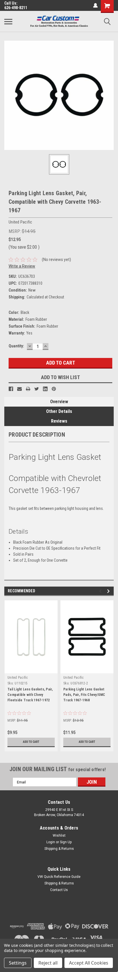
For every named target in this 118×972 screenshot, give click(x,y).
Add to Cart (31, 741)
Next (109, 591)
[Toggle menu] (8, 21)
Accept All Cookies (88, 963)
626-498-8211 (15, 7)
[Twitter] (36, 389)
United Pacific (17, 678)
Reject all (48, 963)
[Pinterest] (54, 389)
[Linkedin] (45, 389)
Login (50, 842)
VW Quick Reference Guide (59, 877)
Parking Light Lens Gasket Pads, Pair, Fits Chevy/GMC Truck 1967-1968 (84, 694)
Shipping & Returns (59, 849)
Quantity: (16, 346)
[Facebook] (11, 389)
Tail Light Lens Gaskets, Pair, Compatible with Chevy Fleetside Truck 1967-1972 (30, 694)
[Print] (28, 389)
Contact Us (59, 890)
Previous (101, 591)
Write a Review (22, 266)
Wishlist (59, 836)
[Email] (19, 389)
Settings (18, 963)
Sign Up (66, 842)
